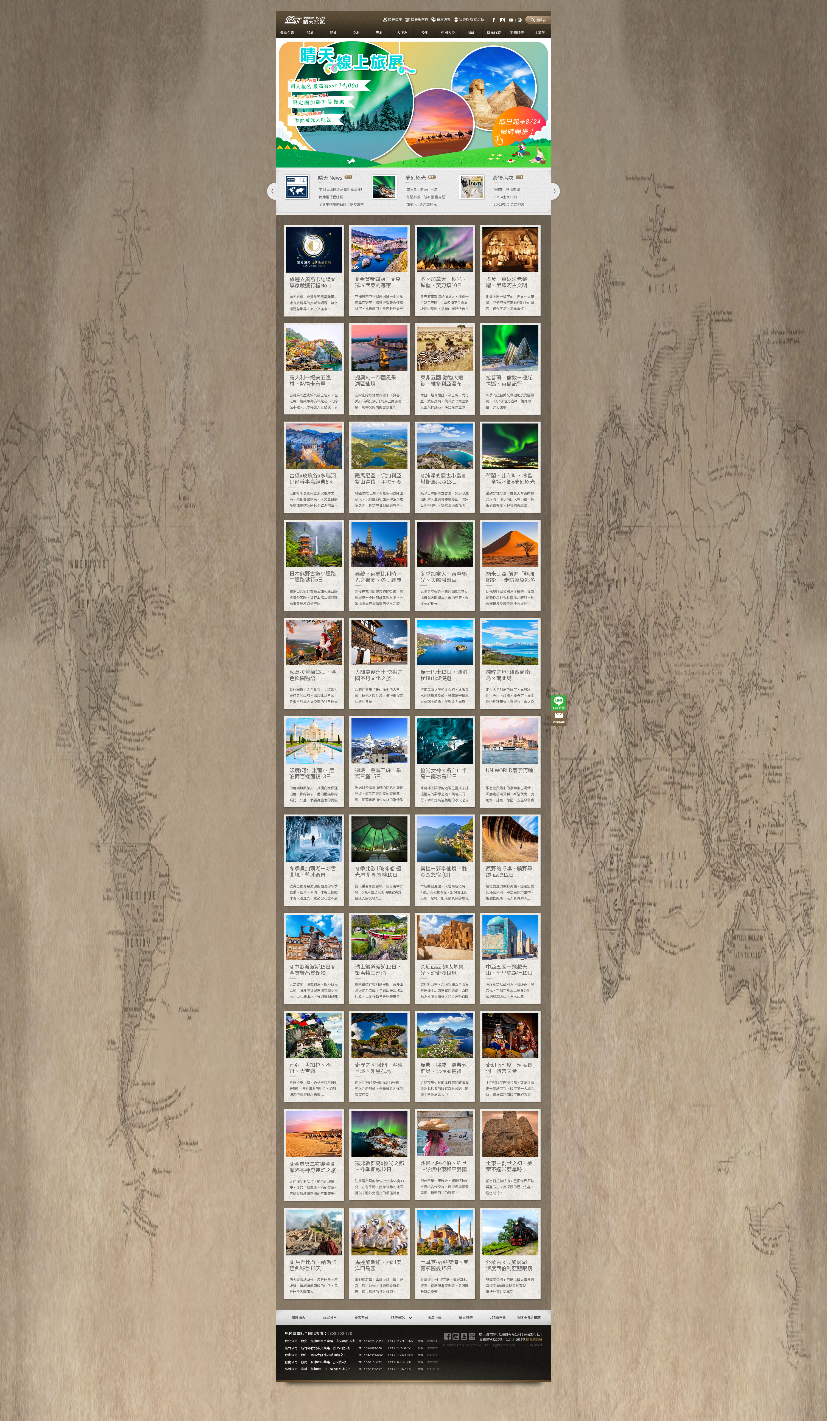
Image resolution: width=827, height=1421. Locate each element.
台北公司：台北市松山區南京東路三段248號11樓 (320, 1341)
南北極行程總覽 (331, 196)
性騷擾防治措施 (528, 1317)
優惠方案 (444, 19)
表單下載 (434, 1317)
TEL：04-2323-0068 (371, 1355)
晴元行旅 (494, 32)
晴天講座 (395, 19)
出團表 (541, 19)
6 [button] (423, 161)
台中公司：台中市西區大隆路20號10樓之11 (316, 1355)
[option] (413, 103)
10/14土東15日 (505, 196)
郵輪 (471, 32)
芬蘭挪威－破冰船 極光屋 (425, 196)
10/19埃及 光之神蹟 (509, 204)
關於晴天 (298, 1317)
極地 (424, 32)
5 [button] (417, 161)
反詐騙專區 (497, 1317)
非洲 (333, 32)
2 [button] (397, 161)
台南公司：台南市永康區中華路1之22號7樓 (316, 1362)
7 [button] (429, 161)
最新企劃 (287, 32)
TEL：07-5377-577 (370, 1369)
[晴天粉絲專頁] (492, 19)
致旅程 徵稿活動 (471, 19)
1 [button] (391, 161)
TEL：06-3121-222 (370, 1362)
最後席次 (503, 177)
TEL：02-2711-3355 (371, 1341)
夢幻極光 (415, 177)
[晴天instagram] (502, 19)
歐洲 (310, 32)
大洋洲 (402, 32)
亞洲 (356, 32)
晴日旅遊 (466, 1317)
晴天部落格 (419, 19)
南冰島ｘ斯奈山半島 (421, 189)
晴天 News (330, 177)
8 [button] (436, 161)
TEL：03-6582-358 (370, 1348)
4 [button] (410, 161)
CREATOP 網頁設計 (529, 1345)
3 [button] (404, 161)
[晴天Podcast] (520, 19)
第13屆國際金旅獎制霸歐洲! (340, 189)
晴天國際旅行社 (304, 20)
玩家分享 (330, 1317)
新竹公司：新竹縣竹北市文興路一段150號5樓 (317, 1348)
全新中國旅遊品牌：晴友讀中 (341, 204)
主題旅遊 (517, 32)
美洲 (379, 32)
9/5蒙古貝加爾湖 (507, 189)
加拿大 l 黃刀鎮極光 (421, 204)
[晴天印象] (511, 19)
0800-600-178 (339, 1333)
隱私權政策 (534, 1339)
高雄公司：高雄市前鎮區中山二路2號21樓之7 (317, 1369)
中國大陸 (448, 32)
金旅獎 (540, 32)
